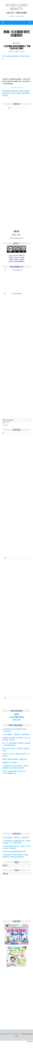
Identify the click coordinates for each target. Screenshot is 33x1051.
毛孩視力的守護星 (16, 93)
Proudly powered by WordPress (10, 1034)
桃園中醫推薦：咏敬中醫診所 (9, 762)
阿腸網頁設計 (30, 1041)
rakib (16, 1036)
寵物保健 (6, 91)
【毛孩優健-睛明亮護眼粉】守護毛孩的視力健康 (16, 47)
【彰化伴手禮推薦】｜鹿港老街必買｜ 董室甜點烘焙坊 (16, 734)
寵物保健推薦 (14, 91)
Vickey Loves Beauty (16, 7)
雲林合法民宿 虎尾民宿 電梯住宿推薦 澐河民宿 (14, 851)
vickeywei (21, 51)
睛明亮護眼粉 (25, 93)
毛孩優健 (20, 91)
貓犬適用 (5, 95)
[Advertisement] (16, 804)
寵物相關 (17, 43)
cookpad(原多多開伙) (16, 717)
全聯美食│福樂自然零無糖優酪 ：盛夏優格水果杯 (14, 759)
